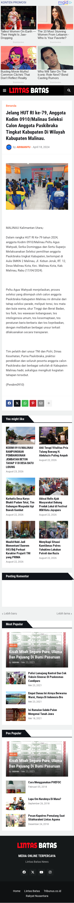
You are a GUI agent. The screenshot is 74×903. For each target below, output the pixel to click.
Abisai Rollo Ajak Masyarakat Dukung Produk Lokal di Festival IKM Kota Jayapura (53, 504)
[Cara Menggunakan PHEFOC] (16, 787)
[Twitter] (17, 403)
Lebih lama (63, 613)
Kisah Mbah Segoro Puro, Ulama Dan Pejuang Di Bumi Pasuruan (35, 654)
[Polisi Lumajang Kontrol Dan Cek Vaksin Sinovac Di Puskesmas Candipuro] (16, 677)
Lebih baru (10, 613)
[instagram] (50, 872)
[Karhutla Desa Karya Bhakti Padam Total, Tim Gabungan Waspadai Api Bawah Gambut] (20, 486)
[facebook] (24, 872)
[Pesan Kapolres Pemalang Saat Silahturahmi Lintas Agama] (16, 820)
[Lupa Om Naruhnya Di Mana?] (16, 803)
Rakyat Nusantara (37, 895)
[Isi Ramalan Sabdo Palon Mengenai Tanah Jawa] (16, 714)
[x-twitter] (32, 872)
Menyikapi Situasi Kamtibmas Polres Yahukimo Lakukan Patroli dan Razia (50, 547)
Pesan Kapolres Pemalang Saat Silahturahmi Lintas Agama (46, 817)
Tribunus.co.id (52, 891)
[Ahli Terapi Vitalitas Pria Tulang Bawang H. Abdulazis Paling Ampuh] (53, 435)
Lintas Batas (32, 891)
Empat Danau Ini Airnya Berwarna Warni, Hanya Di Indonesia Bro (47, 695)
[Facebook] (9, 403)
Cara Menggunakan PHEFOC (44, 782)
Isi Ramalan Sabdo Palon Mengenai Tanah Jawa (42, 712)
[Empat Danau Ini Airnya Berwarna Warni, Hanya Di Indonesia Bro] (16, 698)
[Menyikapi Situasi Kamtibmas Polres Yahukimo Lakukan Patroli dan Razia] (53, 530)
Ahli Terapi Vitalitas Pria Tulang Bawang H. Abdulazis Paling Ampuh (53, 451)
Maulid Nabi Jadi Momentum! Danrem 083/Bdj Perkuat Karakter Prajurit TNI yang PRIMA (18, 549)
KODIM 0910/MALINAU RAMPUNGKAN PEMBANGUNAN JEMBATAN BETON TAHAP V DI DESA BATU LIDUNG (20, 457)
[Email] (40, 403)
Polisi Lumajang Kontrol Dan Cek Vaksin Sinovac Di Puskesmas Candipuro (47, 677)
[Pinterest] (33, 403)
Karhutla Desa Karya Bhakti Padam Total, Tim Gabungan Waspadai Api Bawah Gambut (20, 504)
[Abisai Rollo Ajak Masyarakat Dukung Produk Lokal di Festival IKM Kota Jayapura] (53, 486)
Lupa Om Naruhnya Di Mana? (44, 799)
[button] (4, 90)
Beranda (11, 105)
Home (16, 891)
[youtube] (41, 872)
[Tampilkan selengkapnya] (48, 403)
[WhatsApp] (25, 403)
